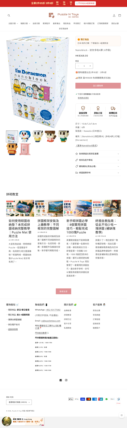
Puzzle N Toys (17, 411)
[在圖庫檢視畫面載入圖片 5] (63, 136)
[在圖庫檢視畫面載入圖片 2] (25, 136)
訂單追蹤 (96, 319)
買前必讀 (96, 310)
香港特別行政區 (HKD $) (18, 402)
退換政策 (96, 323)
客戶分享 (67, 323)
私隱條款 (67, 328)
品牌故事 (67, 310)
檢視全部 (63, 291)
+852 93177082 (53, 309)
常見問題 (96, 315)
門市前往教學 (41, 333)
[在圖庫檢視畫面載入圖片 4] (50, 136)
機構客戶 (96, 328)
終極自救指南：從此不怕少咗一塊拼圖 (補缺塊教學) (106, 226)
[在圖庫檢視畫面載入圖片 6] (12, 149)
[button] (9, 15)
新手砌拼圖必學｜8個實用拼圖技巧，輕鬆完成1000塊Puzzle (77, 226)
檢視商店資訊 (83, 98)
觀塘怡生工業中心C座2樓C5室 (48, 326)
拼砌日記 (67, 319)
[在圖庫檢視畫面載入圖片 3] (38, 136)
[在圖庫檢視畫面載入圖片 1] (12, 136)
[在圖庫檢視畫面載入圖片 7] (25, 149)
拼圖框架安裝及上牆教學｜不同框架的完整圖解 (48, 224)
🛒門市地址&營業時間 (85, 3)
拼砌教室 (67, 315)
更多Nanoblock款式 (87, 145)
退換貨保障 (13, 329)
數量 (77, 61)
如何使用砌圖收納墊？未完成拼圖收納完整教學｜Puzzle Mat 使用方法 (20, 228)
